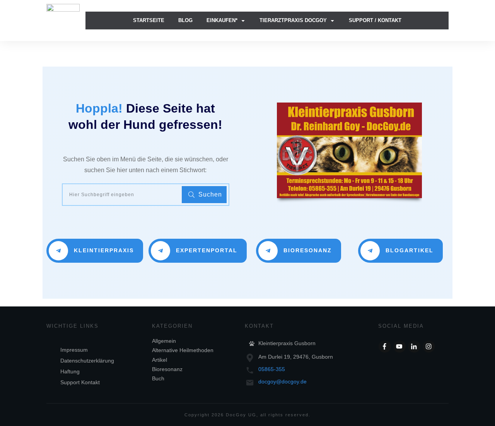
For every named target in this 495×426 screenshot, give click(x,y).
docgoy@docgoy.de (282, 381)
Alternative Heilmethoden (182, 350)
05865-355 (271, 369)
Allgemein (164, 341)
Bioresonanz (167, 369)
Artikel (159, 360)
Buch (158, 378)
